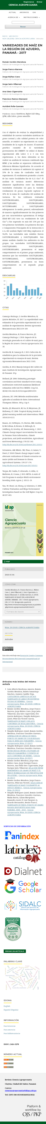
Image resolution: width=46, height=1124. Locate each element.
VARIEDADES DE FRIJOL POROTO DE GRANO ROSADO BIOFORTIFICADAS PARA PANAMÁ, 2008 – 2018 (25, 807)
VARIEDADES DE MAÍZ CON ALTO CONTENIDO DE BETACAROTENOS (21, 722)
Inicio (4, 36)
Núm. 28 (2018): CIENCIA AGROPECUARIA (18, 39)
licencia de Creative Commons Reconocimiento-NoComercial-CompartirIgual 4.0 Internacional (22, 658)
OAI (34, 12)
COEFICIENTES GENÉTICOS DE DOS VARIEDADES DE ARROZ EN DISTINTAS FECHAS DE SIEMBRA (23, 699)
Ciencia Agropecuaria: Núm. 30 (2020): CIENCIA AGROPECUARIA (23, 812)
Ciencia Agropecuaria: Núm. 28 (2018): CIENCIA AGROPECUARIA (23, 704)
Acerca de (13, 17)
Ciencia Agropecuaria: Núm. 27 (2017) (24, 742)
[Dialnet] (23, 875)
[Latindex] (23, 863)
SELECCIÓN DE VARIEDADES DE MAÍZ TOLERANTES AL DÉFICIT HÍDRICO (25, 785)
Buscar (23, 27)
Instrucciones (31, 17)
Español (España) (11, 1010)
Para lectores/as (9, 1026)
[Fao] (13, 940)
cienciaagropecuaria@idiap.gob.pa (20, 1090)
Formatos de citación (15, 612)
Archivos (24, 12)
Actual (12, 12)
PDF (8, 562)
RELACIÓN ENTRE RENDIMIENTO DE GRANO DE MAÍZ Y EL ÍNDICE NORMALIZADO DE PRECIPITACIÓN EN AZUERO (25, 772)
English (7, 1006)
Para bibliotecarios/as (12, 1033)
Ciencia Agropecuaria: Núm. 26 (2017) (23, 756)
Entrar (39, 2)
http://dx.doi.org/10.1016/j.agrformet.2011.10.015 (22, 444)
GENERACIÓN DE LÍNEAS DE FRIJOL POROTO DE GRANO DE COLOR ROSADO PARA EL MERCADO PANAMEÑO (23, 738)
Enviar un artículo (14, 951)
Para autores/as (9, 1030)
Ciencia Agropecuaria (23, 5)
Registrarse (29, 2)
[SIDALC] (23, 914)
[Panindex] (22, 841)
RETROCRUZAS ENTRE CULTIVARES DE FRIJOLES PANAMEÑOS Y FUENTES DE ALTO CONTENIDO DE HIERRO (23, 753)
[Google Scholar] (23, 893)
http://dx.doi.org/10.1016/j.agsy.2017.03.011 (19, 465)
